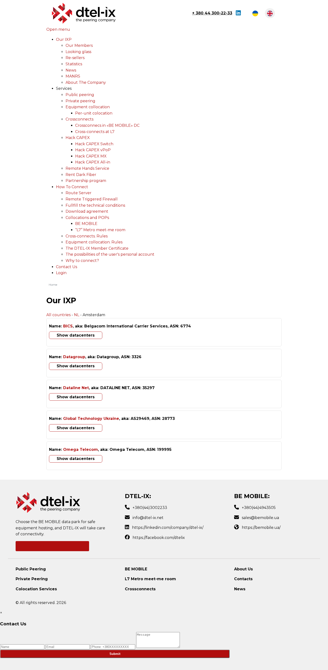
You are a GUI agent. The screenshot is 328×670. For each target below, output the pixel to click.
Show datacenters (76, 335)
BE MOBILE (136, 569)
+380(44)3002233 (150, 507)
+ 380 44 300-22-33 (212, 13)
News (239, 589)
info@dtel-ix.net (148, 517)
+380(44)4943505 (259, 507)
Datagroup (74, 357)
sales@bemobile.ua (260, 517)
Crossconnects (140, 589)
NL (76, 315)
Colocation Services (36, 589)
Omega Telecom (80, 449)
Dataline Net (76, 388)
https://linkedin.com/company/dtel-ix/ (167, 527)
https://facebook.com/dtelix (159, 537)
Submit (114, 654)
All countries (58, 315)
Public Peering (31, 569)
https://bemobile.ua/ (261, 527)
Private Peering (32, 579)
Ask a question (52, 546)
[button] (64, 88)
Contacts (243, 579)
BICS (68, 326)
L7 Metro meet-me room (150, 579)
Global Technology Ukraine (91, 418)
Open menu (58, 29)
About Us (243, 569)
